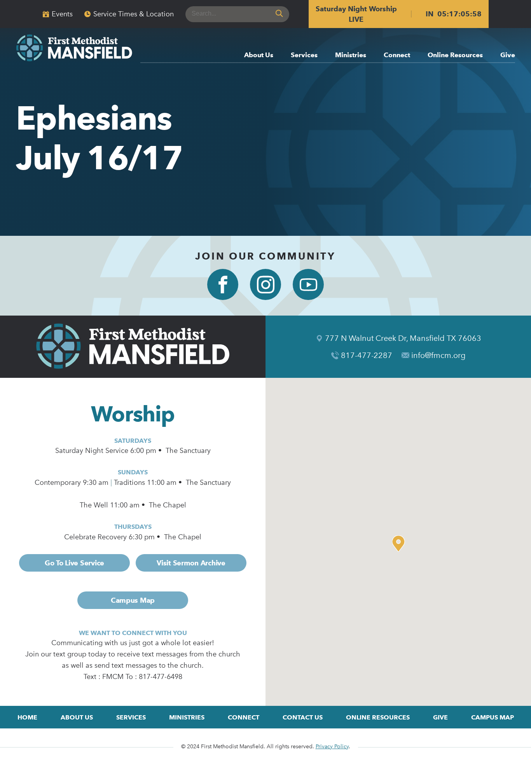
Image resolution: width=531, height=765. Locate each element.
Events (62, 14)
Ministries (350, 55)
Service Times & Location (133, 14)
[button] (400, 543)
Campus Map (133, 600)
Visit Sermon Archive (191, 563)
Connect (397, 55)
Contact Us (303, 717)
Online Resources (455, 55)
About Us (258, 55)
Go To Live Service (74, 563)
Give (507, 55)
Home (27, 717)
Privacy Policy (332, 746)
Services (304, 55)
